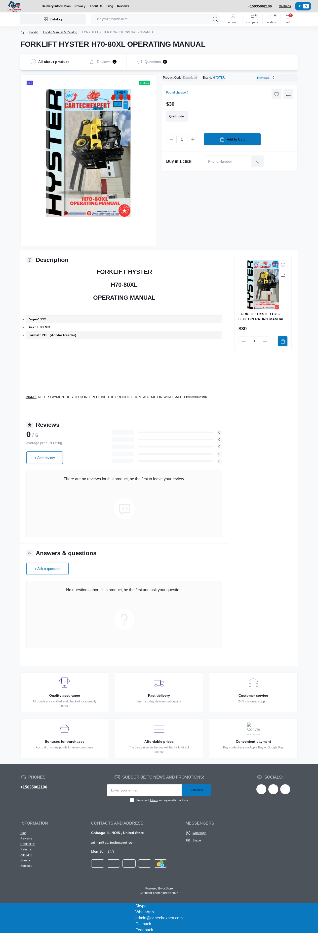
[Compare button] (288, 94)
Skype (197, 840)
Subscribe (196, 790)
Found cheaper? (177, 92)
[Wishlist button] (276, 94)
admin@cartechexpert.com (113, 842)
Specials (26, 866)
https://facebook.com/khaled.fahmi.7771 (261, 789)
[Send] (258, 161)
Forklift (33, 32)
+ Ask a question (47, 569)
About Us (96, 6)
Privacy (80, 6)
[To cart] (282, 341)
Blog (110, 6)
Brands (25, 860)
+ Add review (45, 458)
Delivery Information (56, 6)
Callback (285, 6)
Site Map (26, 855)
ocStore (167, 888)
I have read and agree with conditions (162, 800)
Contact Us (27, 844)
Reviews (123, 6)
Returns (25, 849)
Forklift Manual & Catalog (60, 32)
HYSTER (219, 77)
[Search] (215, 19)
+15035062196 (33, 787)
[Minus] (171, 139)
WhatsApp (199, 833)
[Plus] (193, 139)
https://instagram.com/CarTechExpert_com (285, 789)
